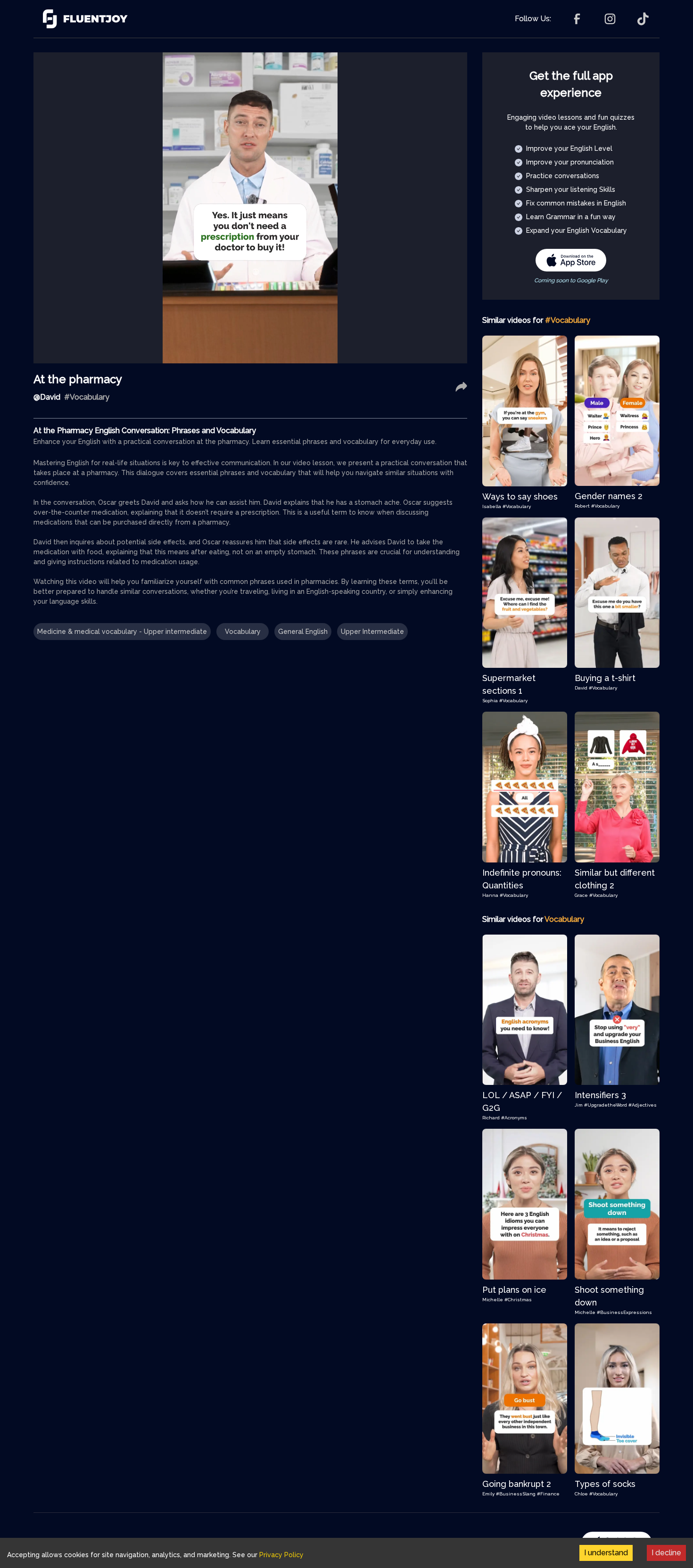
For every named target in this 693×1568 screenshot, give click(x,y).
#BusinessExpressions (624, 1312)
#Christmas (518, 1299)
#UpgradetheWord (605, 1105)
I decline (666, 1552)
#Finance (548, 1493)
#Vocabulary (517, 506)
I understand (606, 1552)
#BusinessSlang (516, 1493)
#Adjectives (642, 1105)
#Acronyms (514, 1117)
